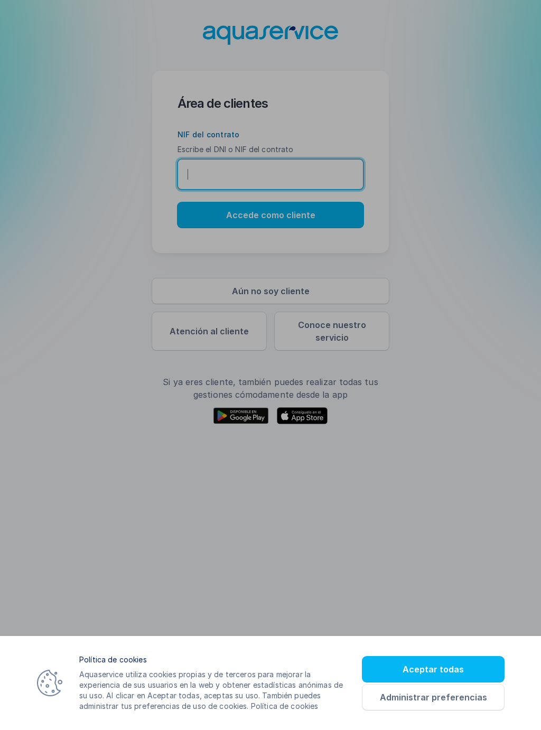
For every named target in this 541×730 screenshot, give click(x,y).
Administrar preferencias (433, 697)
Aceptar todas (433, 669)
